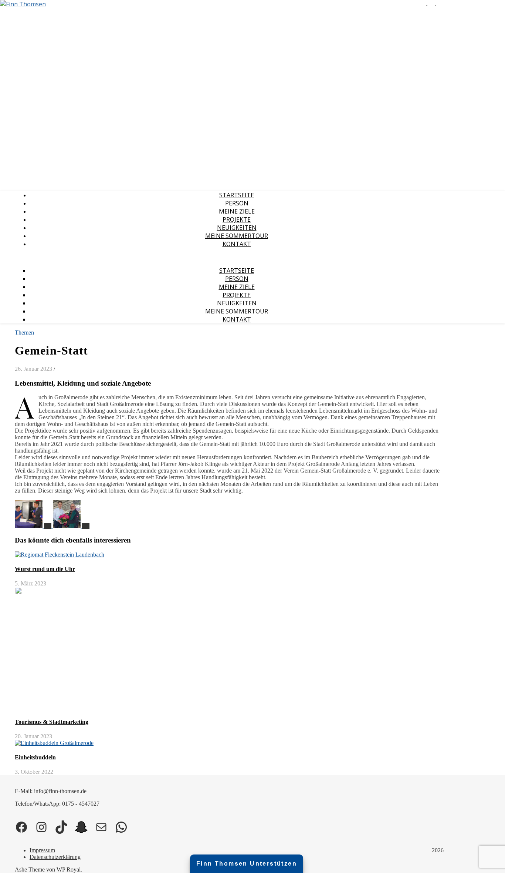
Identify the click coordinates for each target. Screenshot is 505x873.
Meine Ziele (237, 211)
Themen (24, 332)
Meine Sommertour (236, 236)
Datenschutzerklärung (55, 857)
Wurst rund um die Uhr (45, 569)
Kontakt (237, 244)
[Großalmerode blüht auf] (71, 526)
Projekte (237, 219)
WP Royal (69, 869)
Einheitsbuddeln (35, 757)
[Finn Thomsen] (23, 4)
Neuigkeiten (237, 228)
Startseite (236, 195)
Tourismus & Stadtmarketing (51, 722)
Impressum (42, 850)
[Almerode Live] (34, 526)
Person (236, 203)
